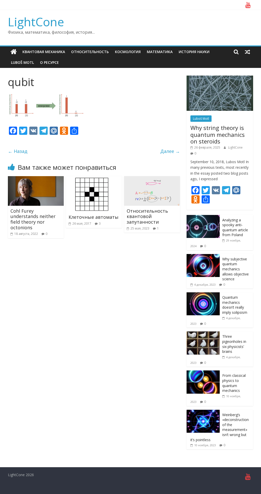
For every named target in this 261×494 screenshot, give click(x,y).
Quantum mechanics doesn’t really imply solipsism (234, 305)
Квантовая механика (43, 51)
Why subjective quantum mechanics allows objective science (235, 269)
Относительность (90, 51)
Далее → (170, 151)
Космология (128, 51)
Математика (160, 51)
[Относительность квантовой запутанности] (152, 179)
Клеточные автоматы (94, 217)
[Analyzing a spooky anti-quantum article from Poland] (203, 217)
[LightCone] (13, 51)
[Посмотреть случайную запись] (247, 51)
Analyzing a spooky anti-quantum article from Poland (235, 227)
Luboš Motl (22, 62)
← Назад (17, 151)
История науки (194, 51)
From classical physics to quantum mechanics (234, 383)
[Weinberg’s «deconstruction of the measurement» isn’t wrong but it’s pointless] (203, 412)
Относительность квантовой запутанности (147, 216)
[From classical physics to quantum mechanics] (203, 373)
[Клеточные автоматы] (91, 179)
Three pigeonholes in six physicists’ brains (234, 344)
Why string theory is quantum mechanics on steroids (217, 134)
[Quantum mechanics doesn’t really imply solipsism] (203, 295)
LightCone (36, 22)
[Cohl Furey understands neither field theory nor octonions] (36, 179)
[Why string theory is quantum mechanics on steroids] (220, 78)
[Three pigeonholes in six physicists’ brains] (203, 334)
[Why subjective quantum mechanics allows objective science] (203, 256)
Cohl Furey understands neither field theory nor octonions (33, 219)
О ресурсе (49, 62)
